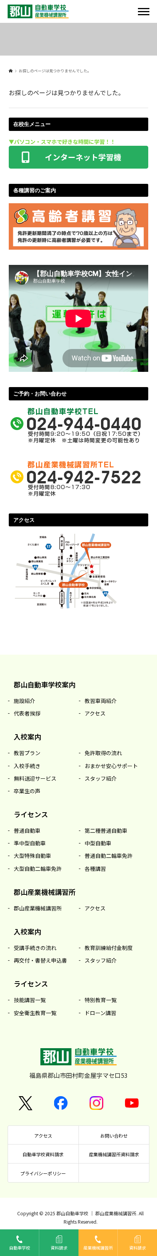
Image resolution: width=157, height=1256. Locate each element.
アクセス (43, 1135)
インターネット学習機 (79, 156)
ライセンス (31, 814)
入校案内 (27, 737)
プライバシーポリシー (43, 1173)
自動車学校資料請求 (43, 1154)
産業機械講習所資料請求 (114, 1154)
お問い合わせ (114, 1135)
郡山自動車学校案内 (44, 685)
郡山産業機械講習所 (44, 892)
